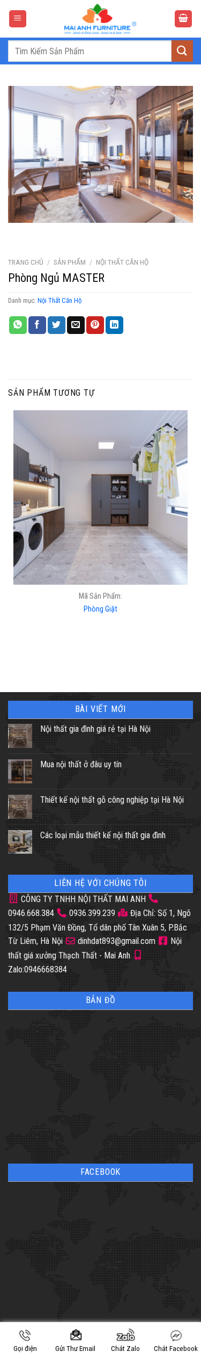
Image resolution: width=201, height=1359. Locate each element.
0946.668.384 (31, 913)
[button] (17, 19)
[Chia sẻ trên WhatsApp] (18, 325)
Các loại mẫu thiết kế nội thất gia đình (103, 835)
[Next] (48, 233)
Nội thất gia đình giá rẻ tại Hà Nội (95, 729)
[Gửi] (182, 50)
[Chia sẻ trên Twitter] (56, 325)
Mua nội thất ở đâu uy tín (81, 764)
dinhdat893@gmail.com (115, 941)
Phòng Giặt (100, 609)
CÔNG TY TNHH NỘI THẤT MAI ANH (82, 899)
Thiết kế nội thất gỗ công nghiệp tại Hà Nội (112, 800)
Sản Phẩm (70, 262)
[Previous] (18, 233)
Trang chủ (25, 262)
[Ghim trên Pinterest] (95, 325)
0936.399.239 (92, 913)
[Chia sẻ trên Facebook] (37, 325)
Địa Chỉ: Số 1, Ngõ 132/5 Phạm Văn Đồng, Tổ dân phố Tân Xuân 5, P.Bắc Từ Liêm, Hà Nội (99, 927)
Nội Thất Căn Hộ (122, 262)
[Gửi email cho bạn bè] (76, 325)
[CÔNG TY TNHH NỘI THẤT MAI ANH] (100, 19)
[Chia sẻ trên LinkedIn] (114, 325)
